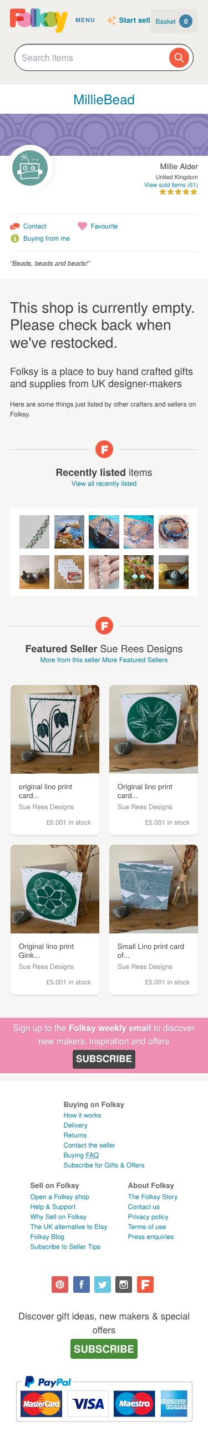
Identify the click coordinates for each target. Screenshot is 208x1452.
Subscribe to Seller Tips (66, 1246)
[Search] (179, 58)
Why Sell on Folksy (59, 1216)
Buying (81, 1155)
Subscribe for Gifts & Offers (103, 1165)
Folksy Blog (48, 1236)
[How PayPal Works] (104, 1426)
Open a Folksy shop (60, 1196)
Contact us (144, 1206)
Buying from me (46, 238)
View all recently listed (104, 483)
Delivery (75, 1125)
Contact (34, 226)
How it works (82, 1115)
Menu (85, 20)
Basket (172, 21)
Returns (75, 1135)
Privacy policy (148, 1216)
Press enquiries (151, 1236)
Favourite (104, 226)
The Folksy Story (153, 1196)
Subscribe (104, 1058)
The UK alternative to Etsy (69, 1226)
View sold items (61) (171, 185)
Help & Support (53, 1206)
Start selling (140, 20)
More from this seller (70, 659)
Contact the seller (89, 1145)
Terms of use (147, 1226)
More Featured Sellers (135, 659)
